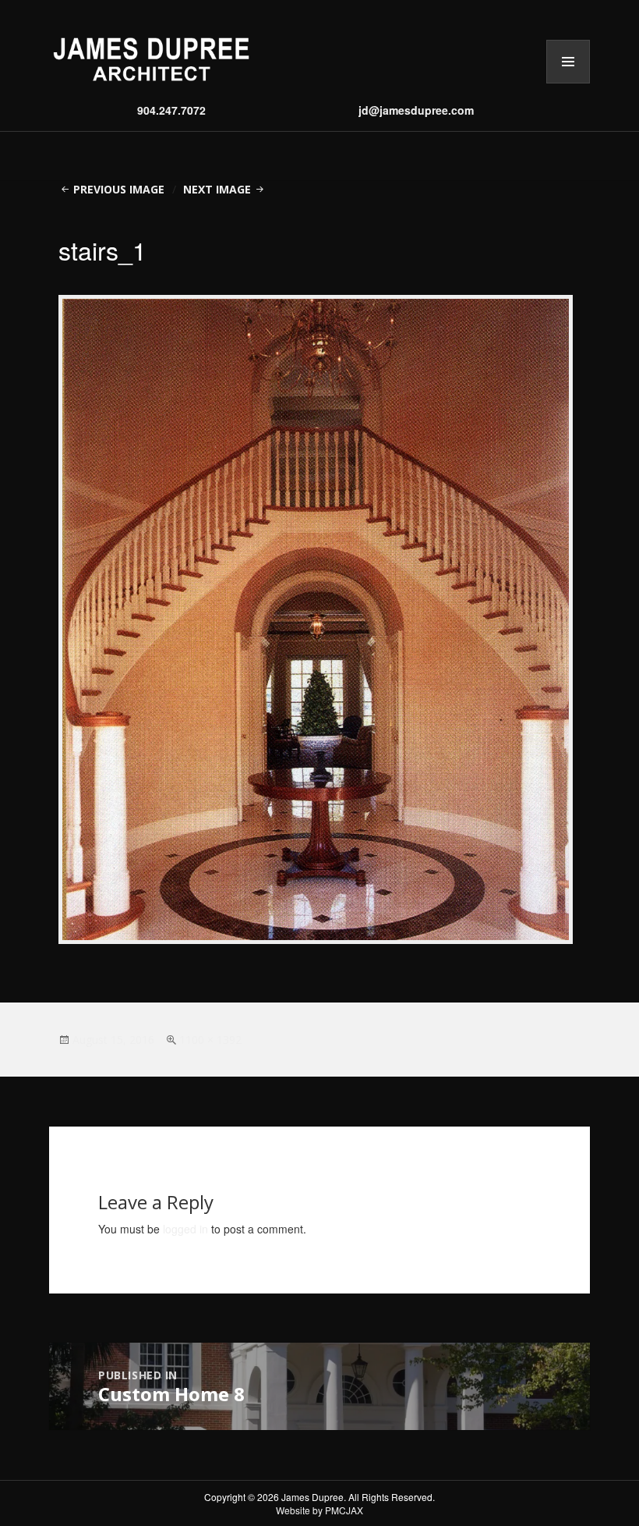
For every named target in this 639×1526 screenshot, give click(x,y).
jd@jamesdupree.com (416, 110)
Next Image (217, 189)
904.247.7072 (171, 110)
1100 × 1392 (210, 1039)
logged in (185, 1229)
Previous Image (118, 189)
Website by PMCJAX (319, 1510)
